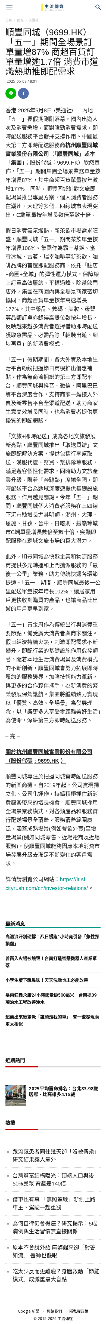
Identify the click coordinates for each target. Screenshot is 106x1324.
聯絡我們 (54, 1311)
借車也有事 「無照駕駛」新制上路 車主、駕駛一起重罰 (54, 1203)
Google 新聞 (28, 1311)
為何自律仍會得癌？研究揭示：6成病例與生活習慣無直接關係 (55, 1227)
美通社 (34, 20)
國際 (20, 20)
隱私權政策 (78, 1311)
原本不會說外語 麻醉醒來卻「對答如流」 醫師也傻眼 (54, 1251)
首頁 (8, 20)
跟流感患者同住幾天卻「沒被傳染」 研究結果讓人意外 (56, 1155)
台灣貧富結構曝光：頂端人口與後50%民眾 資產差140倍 (53, 1179)
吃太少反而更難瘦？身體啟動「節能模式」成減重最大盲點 (56, 1275)
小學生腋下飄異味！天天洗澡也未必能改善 (46, 980)
